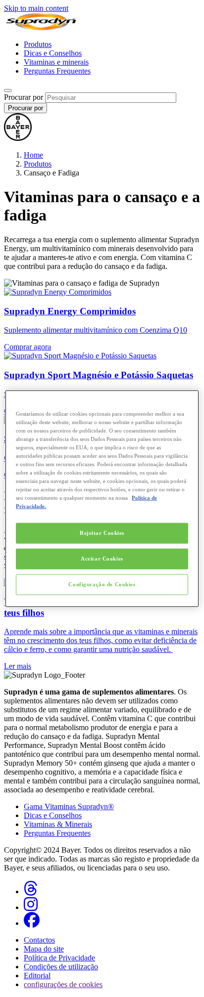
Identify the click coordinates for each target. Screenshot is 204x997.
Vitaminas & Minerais (58, 824)
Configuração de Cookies (101, 584)
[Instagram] (31, 907)
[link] (102, 624)
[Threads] (31, 891)
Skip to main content (36, 8)
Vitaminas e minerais (56, 62)
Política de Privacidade (59, 958)
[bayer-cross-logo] (18, 138)
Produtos (37, 44)
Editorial (37, 975)
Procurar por (23, 97)
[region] (102, 498)
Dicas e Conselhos (53, 53)
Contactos (39, 940)
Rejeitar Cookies (102, 533)
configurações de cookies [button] (63, 984)
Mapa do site (44, 949)
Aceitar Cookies (102, 559)
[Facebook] (32, 923)
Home (33, 155)
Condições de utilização (61, 966)
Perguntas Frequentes (57, 71)
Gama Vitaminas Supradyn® (69, 806)
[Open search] (8, 90)
